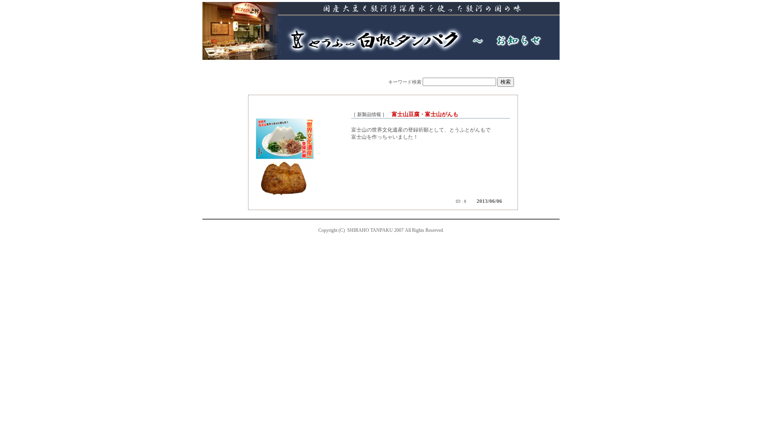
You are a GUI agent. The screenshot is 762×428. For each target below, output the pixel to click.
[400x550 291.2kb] (285, 196)
